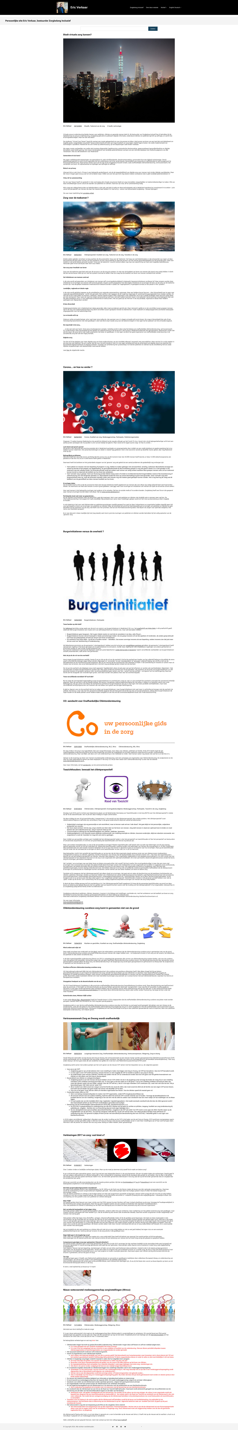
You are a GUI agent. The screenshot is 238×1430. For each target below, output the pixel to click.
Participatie (120, 437)
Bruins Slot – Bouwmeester (81, 1000)
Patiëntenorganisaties (131, 437)
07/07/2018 (78, 809)
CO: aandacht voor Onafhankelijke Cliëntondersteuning (92, 701)
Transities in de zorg (131, 255)
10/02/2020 (78, 620)
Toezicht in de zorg (151, 809)
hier (68, 350)
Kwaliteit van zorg (102, 255)
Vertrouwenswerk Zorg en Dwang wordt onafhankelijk (91, 1018)
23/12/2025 (78, 126)
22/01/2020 (78, 747)
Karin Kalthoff (122, 1420)
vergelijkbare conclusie (133, 645)
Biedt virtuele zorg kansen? (77, 34)
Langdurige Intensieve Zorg (93, 1054)
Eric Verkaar (79, 7)
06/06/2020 (78, 437)
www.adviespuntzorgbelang (88, 990)
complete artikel (88, 193)
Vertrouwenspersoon (134, 1054)
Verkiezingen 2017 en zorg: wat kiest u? (84, 1135)
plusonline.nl (145, 1182)
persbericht (87, 765)
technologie (117, 126)
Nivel (95, 951)
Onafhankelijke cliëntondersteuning (96, 747)
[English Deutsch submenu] (180, 7)
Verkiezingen (88, 1165)
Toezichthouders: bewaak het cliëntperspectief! (88, 769)
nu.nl (137, 1182)
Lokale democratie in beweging (125, 650)
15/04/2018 (78, 943)
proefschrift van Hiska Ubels (146, 628)
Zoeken (152, 29)
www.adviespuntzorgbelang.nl (73, 903)
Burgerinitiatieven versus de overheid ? (83, 531)
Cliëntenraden (89, 809)
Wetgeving (145, 1054)
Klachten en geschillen (91, 943)
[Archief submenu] (166, 7)
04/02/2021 (78, 255)
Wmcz (118, 1325)
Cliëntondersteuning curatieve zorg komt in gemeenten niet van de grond (101, 908)
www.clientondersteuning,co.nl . (74, 761)
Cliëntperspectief (90, 255)
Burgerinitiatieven (90, 620)
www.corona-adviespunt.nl (110, 492)
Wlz (134, 747)
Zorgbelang (162, 809)
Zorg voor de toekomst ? (76, 198)
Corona (86, 437)
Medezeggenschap (109, 437)
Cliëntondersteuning (125, 747)
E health (110, 126)
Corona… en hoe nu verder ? (77, 367)
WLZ (110, 747)
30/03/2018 (78, 1054)
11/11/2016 (78, 1325)
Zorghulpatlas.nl (128, 1182)
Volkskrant (68, 628)
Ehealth (86, 126)
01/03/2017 (78, 1165)
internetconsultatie (157, 1335)
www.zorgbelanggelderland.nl (73, 902)
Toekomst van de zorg (97, 126)
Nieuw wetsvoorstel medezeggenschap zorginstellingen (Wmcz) (96, 1290)
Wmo (114, 747)
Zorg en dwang (155, 1054)
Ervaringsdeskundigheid (115, 809)
